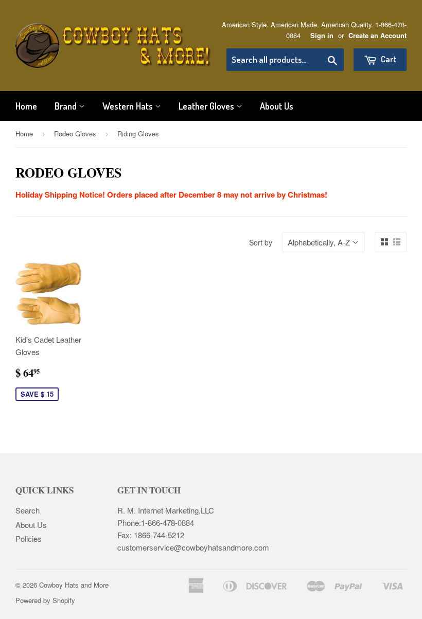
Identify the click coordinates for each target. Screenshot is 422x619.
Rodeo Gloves (75, 133)
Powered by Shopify (45, 600)
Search (27, 510)
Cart (387, 59)
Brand (67, 106)
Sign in (321, 35)
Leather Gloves (207, 106)
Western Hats (128, 106)
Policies (28, 538)
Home (26, 106)
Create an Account (377, 35)
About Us (276, 106)
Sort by (260, 242)
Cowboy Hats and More (74, 585)
